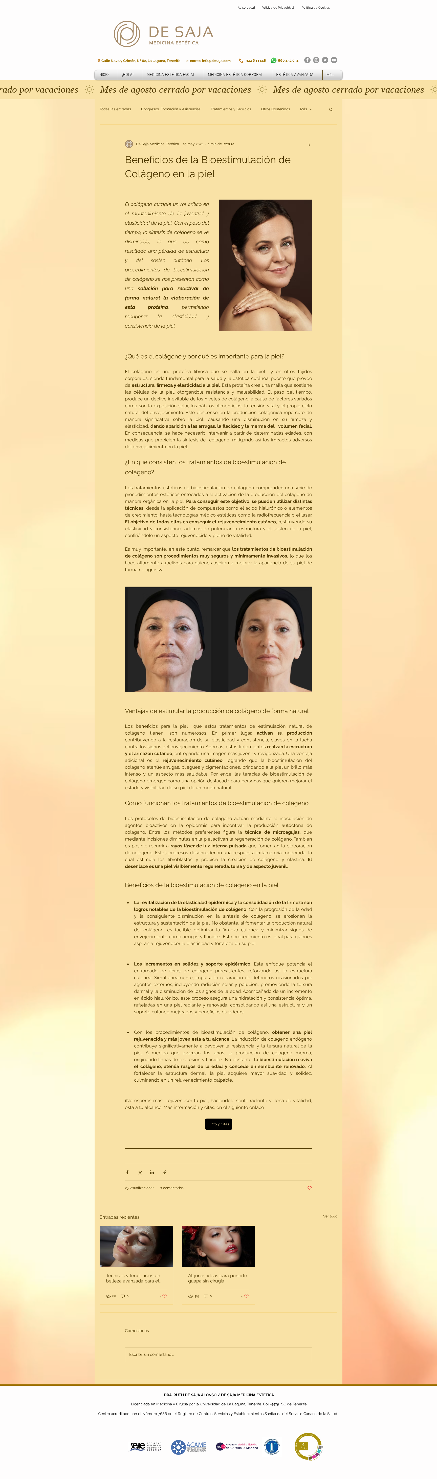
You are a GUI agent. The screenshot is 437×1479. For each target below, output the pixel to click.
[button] (206, 1470)
